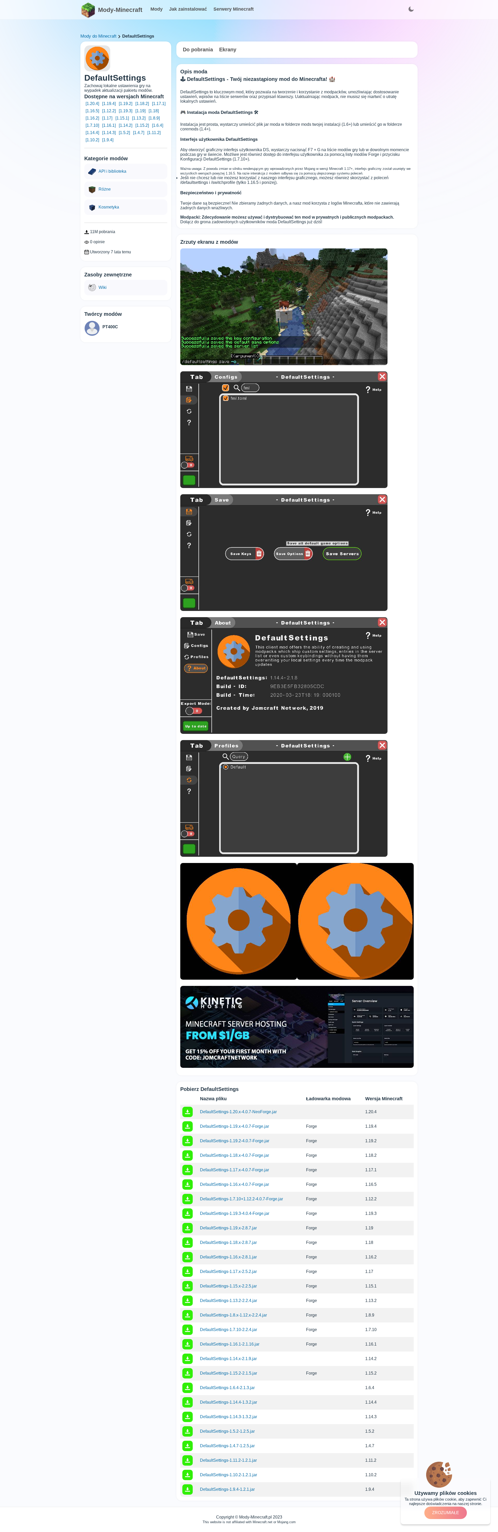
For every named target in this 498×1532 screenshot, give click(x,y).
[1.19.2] (125, 103)
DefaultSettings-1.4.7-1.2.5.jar (227, 1446)
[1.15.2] (142, 125)
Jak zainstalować (188, 9)
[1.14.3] (109, 132)
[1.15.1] (122, 118)
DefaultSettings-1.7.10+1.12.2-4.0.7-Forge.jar (241, 1199)
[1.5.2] (124, 132)
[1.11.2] (154, 132)
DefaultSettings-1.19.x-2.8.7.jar (228, 1228)
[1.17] (107, 118)
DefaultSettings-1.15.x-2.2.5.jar (228, 1286)
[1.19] (140, 111)
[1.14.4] (92, 132)
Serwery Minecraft (233, 9)
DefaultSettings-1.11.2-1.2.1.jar (228, 1460)
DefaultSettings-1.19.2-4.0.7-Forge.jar (234, 1141)
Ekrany (227, 49)
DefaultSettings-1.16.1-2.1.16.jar (229, 1344)
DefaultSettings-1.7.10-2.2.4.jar (228, 1329)
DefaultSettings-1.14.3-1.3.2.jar (228, 1417)
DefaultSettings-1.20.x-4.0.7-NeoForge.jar (238, 1112)
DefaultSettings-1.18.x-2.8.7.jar (228, 1242)
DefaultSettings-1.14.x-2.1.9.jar (228, 1358)
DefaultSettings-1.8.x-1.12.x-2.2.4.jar (233, 1315)
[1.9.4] (107, 140)
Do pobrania (198, 49)
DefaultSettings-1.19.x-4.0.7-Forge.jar (234, 1126)
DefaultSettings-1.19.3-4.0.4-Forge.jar (234, 1213)
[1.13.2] (139, 118)
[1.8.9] (154, 118)
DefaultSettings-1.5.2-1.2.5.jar (227, 1431)
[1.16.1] (109, 125)
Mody (156, 9)
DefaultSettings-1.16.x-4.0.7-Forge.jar (234, 1184)
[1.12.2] (109, 111)
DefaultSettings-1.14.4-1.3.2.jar (228, 1402)
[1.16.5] (92, 111)
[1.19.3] (125, 111)
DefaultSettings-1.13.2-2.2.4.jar (228, 1300)
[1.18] (154, 111)
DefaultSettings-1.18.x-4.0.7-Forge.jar (234, 1155)
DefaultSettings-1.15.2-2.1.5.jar (228, 1373)
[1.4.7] (138, 132)
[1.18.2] (142, 103)
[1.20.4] (92, 103)
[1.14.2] (125, 125)
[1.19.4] (109, 103)
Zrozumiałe (445, 1512)
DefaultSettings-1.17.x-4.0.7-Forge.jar (234, 1170)
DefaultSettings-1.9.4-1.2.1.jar (227, 1489)
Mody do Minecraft (98, 36)
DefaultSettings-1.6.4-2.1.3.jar (227, 1387)
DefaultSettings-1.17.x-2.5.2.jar (228, 1271)
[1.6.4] (157, 125)
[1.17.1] (158, 103)
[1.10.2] (92, 140)
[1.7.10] (92, 125)
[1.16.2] (92, 118)
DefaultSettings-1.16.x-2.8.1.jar (228, 1257)
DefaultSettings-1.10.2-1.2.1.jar (228, 1475)
